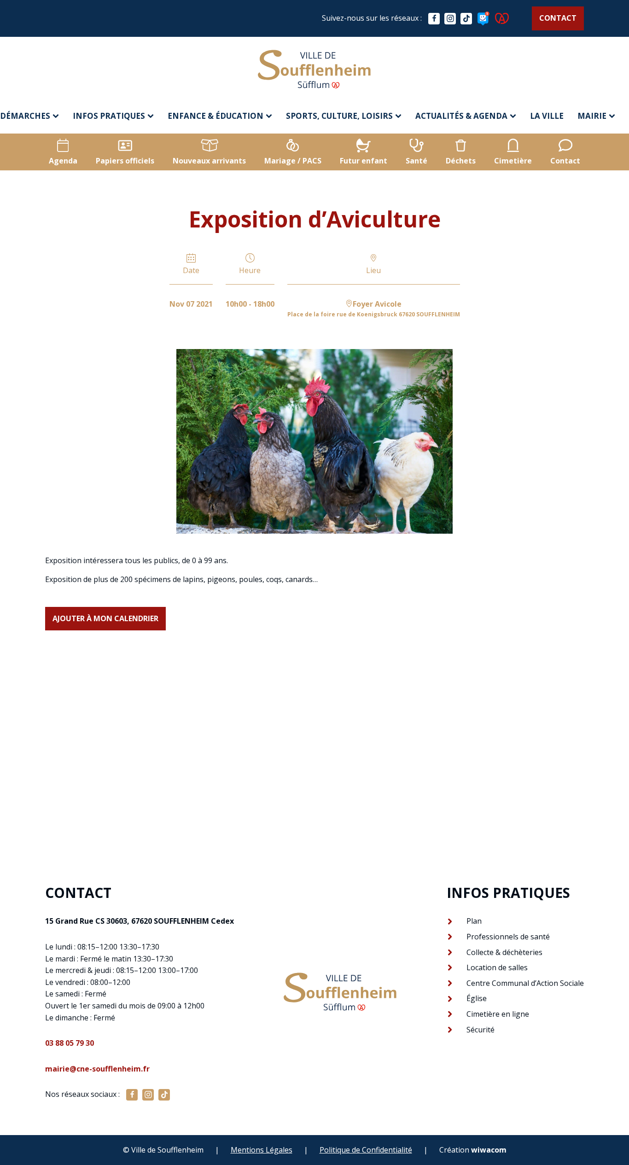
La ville (547, 116)
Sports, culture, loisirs (339, 116)
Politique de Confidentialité (366, 1150)
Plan (474, 921)
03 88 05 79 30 (69, 1043)
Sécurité (480, 1030)
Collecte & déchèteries (504, 952)
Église (476, 998)
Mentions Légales (261, 1150)
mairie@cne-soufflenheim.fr (97, 1069)
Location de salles (497, 967)
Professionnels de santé (508, 937)
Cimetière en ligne (497, 1014)
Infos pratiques (109, 116)
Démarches (25, 116)
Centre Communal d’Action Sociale (525, 983)
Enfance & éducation (215, 116)
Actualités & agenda (461, 116)
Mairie (591, 116)
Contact (558, 18)
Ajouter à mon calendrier (105, 618)
